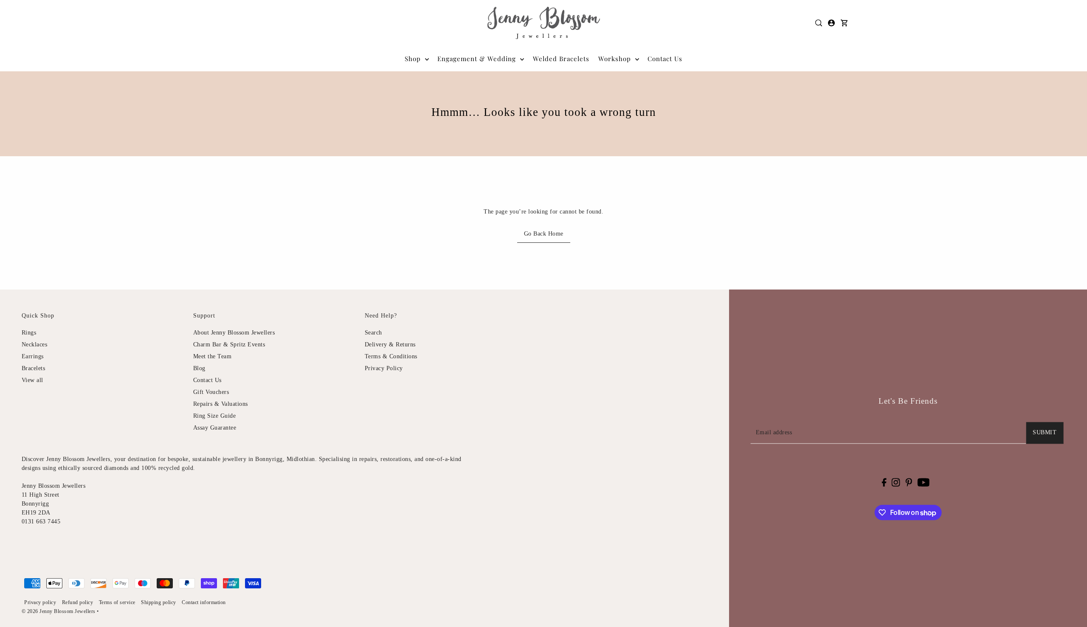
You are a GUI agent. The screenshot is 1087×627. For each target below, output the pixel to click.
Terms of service (117, 602)
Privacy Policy (384, 368)
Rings (29, 332)
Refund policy (77, 602)
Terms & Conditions (391, 356)
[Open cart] (844, 23)
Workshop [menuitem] (615, 58)
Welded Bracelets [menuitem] (561, 58)
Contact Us (207, 380)
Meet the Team (212, 356)
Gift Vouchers (211, 392)
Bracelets (33, 368)
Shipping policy (158, 602)
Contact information (204, 602)
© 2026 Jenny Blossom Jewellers (59, 611)
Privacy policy (40, 602)
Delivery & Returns (390, 344)
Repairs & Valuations (220, 404)
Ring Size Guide (214, 416)
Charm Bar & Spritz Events (229, 344)
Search (373, 332)
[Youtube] (923, 482)
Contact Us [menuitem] (665, 58)
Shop (414, 58)
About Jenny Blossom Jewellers (234, 332)
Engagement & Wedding (477, 58)
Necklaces (35, 344)
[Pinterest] (908, 482)
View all (32, 380)
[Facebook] (883, 482)
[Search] (819, 23)
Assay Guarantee (215, 428)
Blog (199, 368)
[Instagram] (896, 482)
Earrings (33, 356)
